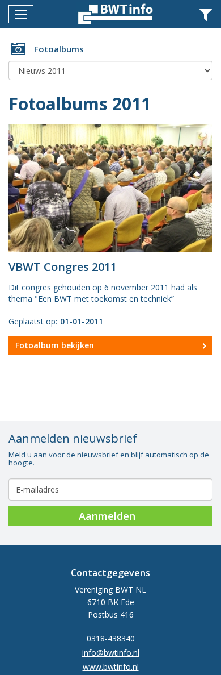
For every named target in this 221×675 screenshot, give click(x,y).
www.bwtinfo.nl (111, 666)
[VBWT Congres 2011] (110, 187)
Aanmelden (107, 516)
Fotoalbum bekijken (54, 345)
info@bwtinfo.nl (110, 652)
